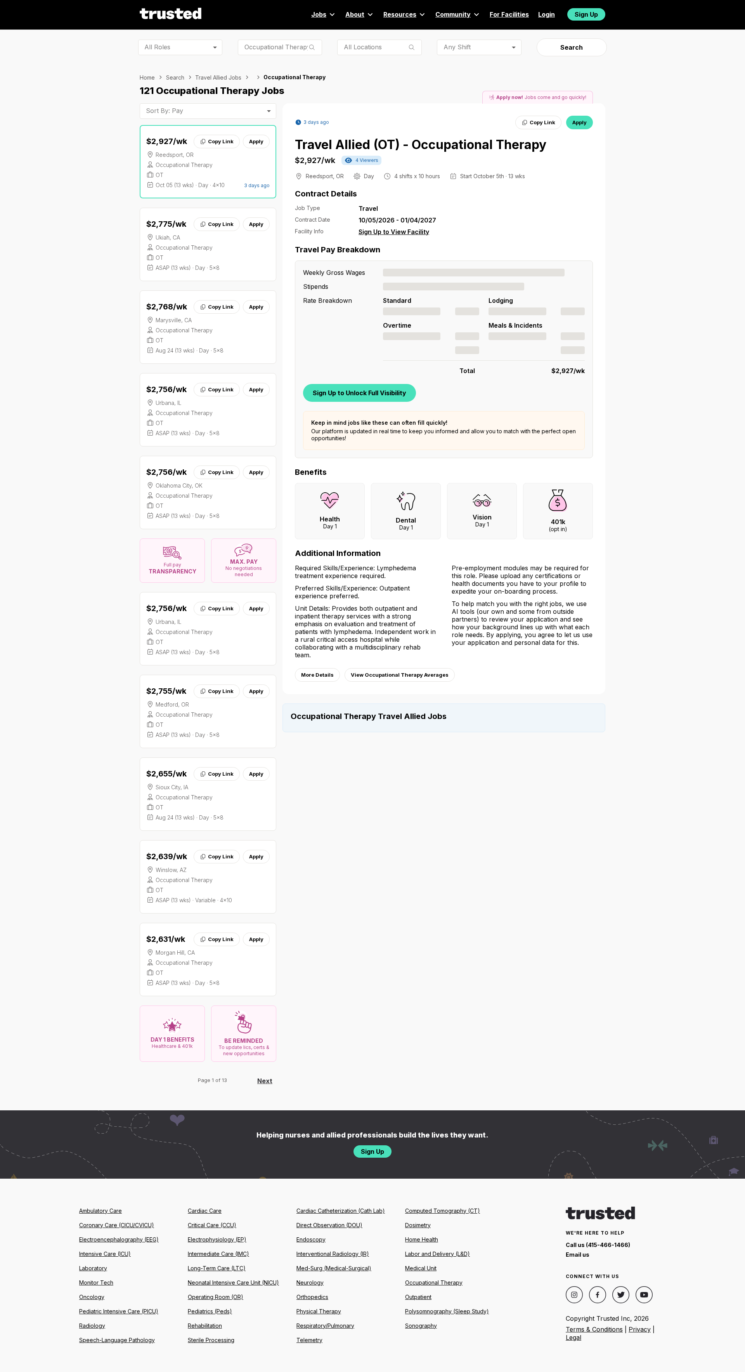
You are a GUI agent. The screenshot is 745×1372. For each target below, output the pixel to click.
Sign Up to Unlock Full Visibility (359, 393)
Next (264, 1081)
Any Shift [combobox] (457, 47)
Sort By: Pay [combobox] (164, 111)
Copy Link (221, 141)
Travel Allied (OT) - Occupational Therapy (420, 144)
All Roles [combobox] (157, 47)
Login (546, 14)
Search (571, 47)
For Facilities (509, 14)
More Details (317, 675)
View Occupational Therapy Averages (400, 675)
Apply (256, 141)
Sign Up (586, 14)
